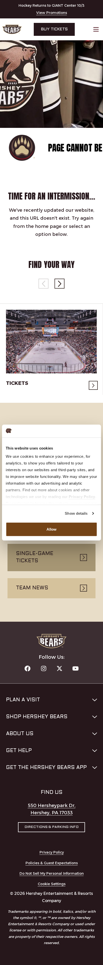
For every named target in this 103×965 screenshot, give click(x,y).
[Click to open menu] (96, 29)
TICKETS (17, 383)
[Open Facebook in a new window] (27, 668)
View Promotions (51, 12)
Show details (76, 513)
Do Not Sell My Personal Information (52, 873)
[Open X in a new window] (59, 668)
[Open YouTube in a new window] (75, 668)
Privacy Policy (52, 852)
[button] (59, 284)
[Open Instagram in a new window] (43, 668)
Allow (51, 529)
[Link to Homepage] (12, 29)
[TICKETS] (51, 341)
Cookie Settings (52, 884)
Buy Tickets (54, 29)
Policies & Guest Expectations (52, 863)
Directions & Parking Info (51, 827)
